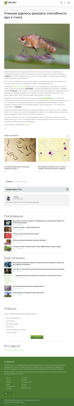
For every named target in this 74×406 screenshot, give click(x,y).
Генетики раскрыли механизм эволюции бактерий (29, 240)
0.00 (17, 21)
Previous (67, 136)
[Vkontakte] (61, 3)
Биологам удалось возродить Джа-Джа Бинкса (28, 292)
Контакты (24, 380)
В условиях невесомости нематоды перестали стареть (17, 168)
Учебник (8, 382)
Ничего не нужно (11, 332)
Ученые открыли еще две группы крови (26, 234)
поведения (22, 87)
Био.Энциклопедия (12, 324)
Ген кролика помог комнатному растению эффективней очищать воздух (37, 246)
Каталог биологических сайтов (16, 329)
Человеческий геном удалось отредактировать (28, 286)
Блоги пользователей (13, 318)
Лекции (8, 384)
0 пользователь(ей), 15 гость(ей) (14, 350)
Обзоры (8, 380)
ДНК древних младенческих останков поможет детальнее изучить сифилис (52, 168)
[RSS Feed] (64, 3)
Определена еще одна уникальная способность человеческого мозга (38, 275)
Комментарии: (14, 189)
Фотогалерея (10, 321)
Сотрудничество (26, 382)
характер (16, 87)
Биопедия (9, 388)
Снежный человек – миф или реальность (26, 227)
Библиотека (10, 327)
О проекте (24, 377)
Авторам (24, 384)
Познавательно (10, 386)
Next (69, 136)
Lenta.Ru (27, 125)
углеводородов (47, 98)
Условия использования (26, 387)
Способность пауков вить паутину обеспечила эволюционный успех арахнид (38, 269)
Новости (8, 377)
